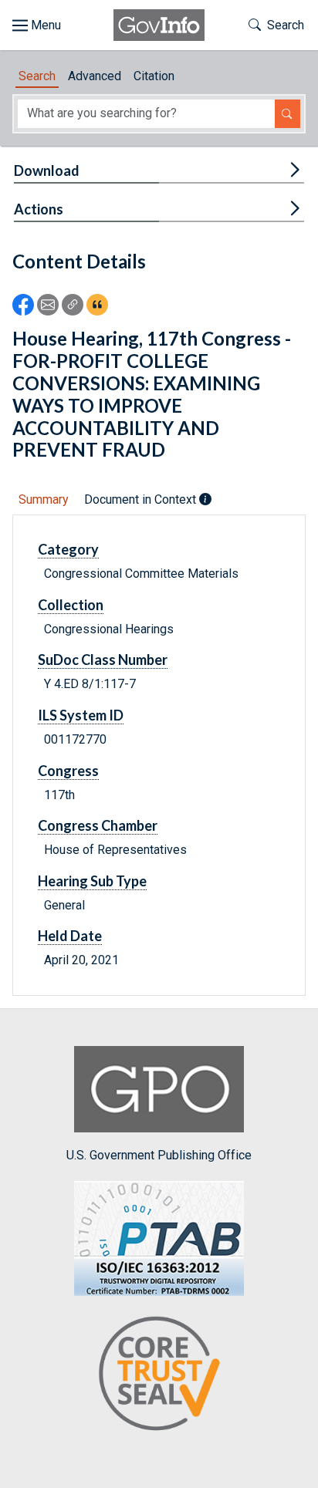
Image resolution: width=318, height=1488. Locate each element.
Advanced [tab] (94, 76)
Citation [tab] (154, 76)
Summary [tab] (44, 499)
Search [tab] (37, 76)
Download (47, 170)
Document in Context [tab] (141, 499)
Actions (38, 209)
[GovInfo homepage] (159, 25)
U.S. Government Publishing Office (159, 1155)
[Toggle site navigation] (36, 25)
